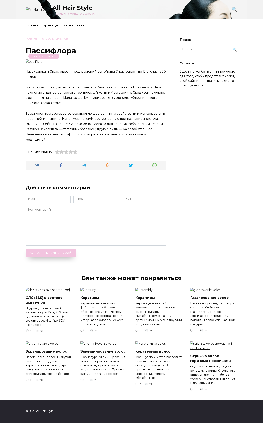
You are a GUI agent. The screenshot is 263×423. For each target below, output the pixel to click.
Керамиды (145, 298)
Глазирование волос (209, 298)
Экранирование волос (46, 351)
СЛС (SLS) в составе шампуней (44, 300)
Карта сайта (74, 25)
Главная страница (42, 25)
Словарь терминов (44, 56)
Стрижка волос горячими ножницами (210, 358)
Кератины (89, 298)
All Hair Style (72, 8)
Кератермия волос (152, 351)
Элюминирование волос (103, 351)
